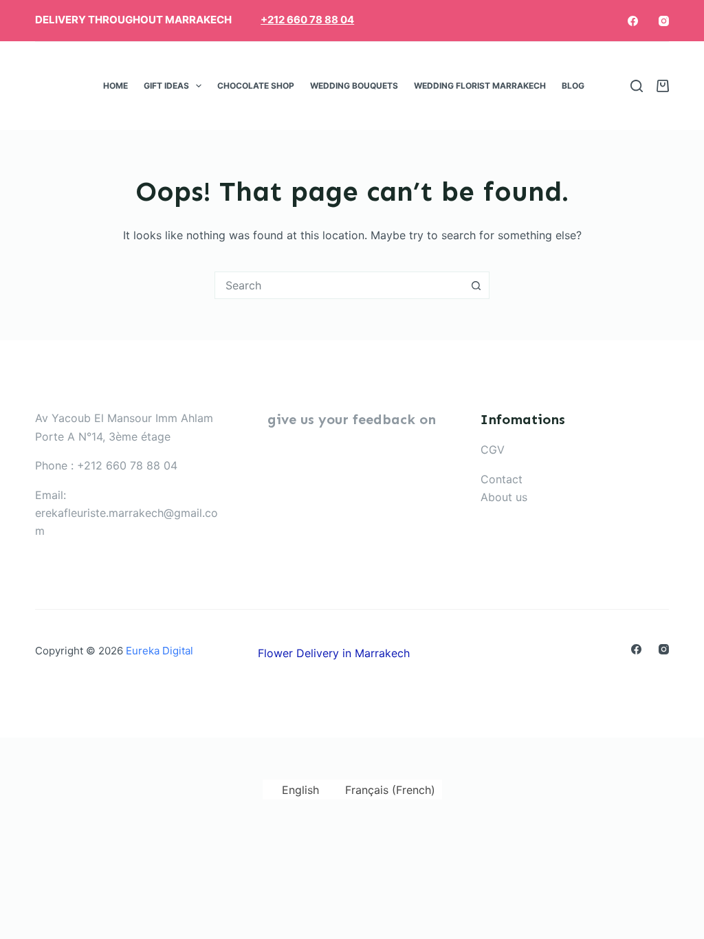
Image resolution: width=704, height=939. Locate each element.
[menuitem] (601, 85)
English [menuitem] (300, 790)
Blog (573, 85)
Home (115, 85)
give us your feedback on (351, 419)
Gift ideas (166, 85)
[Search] (636, 86)
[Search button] (476, 285)
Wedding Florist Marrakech (480, 85)
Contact (501, 479)
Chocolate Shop (255, 85)
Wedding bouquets (354, 85)
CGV (493, 449)
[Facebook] (633, 21)
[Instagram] (664, 21)
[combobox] (339, 285)
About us (504, 497)
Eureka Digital (159, 650)
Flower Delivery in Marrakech (334, 653)
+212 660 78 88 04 (307, 19)
